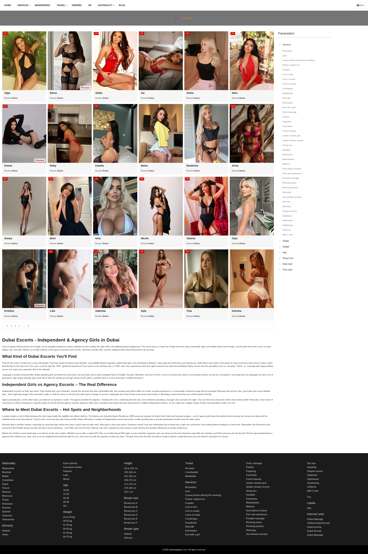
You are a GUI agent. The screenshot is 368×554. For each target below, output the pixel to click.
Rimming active (254, 522)
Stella (98, 93)
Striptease (312, 475)
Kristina (9, 310)
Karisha (236, 310)
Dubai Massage (315, 519)
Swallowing (313, 483)
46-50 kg (67, 521)
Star (309, 508)
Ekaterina (192, 165)
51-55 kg (67, 525)
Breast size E (131, 519)
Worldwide (190, 476)
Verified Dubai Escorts (318, 523)
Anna (235, 165)
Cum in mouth (192, 511)
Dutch (5, 484)
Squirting (311, 467)
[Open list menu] (279, 241)
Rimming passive (255, 526)
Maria (144, 165)
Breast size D (131, 515)
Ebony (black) (70, 463)
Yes (309, 497)
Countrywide (191, 472)
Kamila (99, 165)
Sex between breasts (257, 534)
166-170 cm (130, 480)
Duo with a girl (192, 534)
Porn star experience (256, 514)
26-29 (66, 498)
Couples (189, 503)
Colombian (7, 480)
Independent (42, 5)
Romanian (7, 504)
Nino (235, 93)
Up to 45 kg (69, 517)
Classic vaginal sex (195, 499)
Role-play (251, 530)
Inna (98, 238)
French (5, 488)
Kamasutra (251, 499)
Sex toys (311, 463)
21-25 (66, 494)
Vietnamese (8, 519)
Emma (8, 165)
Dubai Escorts (314, 527)
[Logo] (184, 18)
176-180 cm (130, 488)
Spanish (6, 511)
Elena (53, 93)
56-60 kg (67, 529)
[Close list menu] (279, 44)
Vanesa (190, 238)
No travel (189, 468)
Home (7, 5)
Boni (53, 238)
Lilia (52, 310)
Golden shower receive (258, 487)
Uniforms (311, 487)
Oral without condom (256, 510)
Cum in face (191, 507)
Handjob (250, 495)
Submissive (313, 479)
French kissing (253, 479)
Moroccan (7, 496)
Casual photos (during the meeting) (203, 495)
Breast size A (130, 503)
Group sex (251, 491)
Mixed (66, 479)
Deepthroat (191, 523)
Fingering (251, 471)
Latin (65, 475)
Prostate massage (255, 518)
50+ (65, 506)
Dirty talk (189, 526)
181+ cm (128, 492)
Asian (5, 534)
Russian (6, 507)
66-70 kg (67, 536)
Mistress (250, 506)
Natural (128, 534)
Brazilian (6, 472)
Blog (122, 5)
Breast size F (130, 523)
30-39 (66, 502)
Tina (189, 310)
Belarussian (8, 468)
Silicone (128, 538)
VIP (90, 5)
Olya (234, 238)
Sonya (8, 238)
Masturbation (252, 502)
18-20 (66, 490)
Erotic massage (254, 463)
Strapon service (315, 471)
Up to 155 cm (131, 468)
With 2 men (313, 491)
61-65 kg (67, 533)
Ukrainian (7, 515)
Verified (77, 5)
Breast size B (131, 507)
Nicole (145, 238)
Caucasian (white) (72, 467)
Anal (187, 491)
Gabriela (100, 310)
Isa (142, 93)
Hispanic (67, 471)
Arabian (6, 530)
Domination (191, 530)
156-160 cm (130, 472)
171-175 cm (130, 484)
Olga (7, 93)
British (5, 476)
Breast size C (131, 511)
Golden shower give (256, 483)
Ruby (53, 165)
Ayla (143, 310)
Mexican (6, 492)
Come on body (192, 515)
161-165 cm (130, 476)
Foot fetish (251, 475)
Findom (250, 467)
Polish (5, 500)
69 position (190, 487)
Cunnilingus (191, 519)
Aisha (189, 93)
